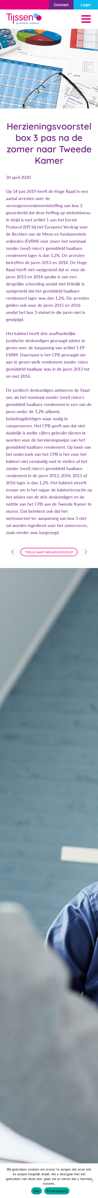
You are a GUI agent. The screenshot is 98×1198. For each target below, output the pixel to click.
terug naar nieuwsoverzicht (49, 552)
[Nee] (92, 1180)
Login (86, 4)
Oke (37, 1191)
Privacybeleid (57, 1191)
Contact (61, 4)
